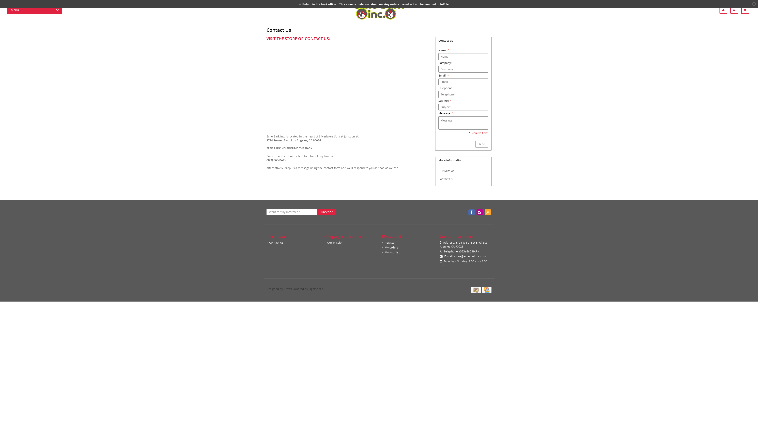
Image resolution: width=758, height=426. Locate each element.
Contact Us (445, 179)
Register (390, 242)
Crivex (288, 289)
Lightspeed (316, 289)
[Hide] (754, 4)
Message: (445, 113)
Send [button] (481, 144)
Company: (445, 63)
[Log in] (725, 10)
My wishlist (392, 252)
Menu (15, 10)
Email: (443, 75)
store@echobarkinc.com (470, 256)
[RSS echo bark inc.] (488, 212)
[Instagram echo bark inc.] (480, 212)
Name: (443, 50)
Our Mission (446, 171)
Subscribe (326, 212)
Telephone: (445, 88)
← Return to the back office (317, 4)
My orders (391, 247)
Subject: (444, 101)
